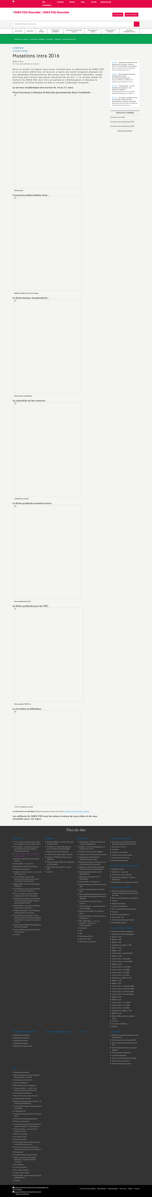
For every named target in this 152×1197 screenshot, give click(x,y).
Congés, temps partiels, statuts (122, 855)
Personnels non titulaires (87, 942)
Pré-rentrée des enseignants (121, 1053)
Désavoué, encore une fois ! (23, 1080)
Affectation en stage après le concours (59, 855)
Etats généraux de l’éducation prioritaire (92, 855)
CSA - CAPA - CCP (118, 917)
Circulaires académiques (120, 861)
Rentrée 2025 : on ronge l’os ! (24, 864)
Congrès (115, 912)
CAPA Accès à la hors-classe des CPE (124, 1040)
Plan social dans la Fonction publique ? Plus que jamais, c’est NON (27, 1076)
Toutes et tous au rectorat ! (120, 1061)
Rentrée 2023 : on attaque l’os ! (89, 882)
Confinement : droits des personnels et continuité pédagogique (92, 843)
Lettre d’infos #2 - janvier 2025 (122, 962)
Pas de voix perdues (20, 1134)
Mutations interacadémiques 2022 (122, 126)
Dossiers (115, 1026)
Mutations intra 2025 (117, 117)
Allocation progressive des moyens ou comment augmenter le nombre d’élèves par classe (125, 893)
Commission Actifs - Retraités (122, 875)
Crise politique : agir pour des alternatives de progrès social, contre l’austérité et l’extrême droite (26, 879)
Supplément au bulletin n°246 (121, 945)
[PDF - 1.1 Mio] (47, 757)
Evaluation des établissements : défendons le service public (89, 858)
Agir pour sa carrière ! (119, 847)
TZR (80, 931)
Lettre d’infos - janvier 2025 (121, 959)
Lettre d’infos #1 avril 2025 (121, 970)
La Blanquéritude (19, 1111)
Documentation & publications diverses (125, 882)
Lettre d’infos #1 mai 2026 (120, 1008)
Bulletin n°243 (116, 937)
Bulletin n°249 (116, 964)
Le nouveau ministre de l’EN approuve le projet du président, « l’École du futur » (27, 1125)
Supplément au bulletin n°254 (121, 1011)
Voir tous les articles (124, 131)
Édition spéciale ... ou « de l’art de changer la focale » (25, 1130)
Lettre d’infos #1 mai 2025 (120, 973)
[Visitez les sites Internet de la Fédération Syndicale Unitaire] (27, 1192)
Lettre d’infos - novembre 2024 (122, 953)
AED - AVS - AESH (85, 939)
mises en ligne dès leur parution (77, 811)
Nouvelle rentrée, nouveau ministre (25, 1155)
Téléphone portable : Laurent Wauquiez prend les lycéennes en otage (27, 912)
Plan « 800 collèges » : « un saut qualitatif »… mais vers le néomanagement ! (89, 923)
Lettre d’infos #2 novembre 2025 (123, 994)
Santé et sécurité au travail (120, 858)
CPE (80, 934)
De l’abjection (18, 1165)
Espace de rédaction (22, 1194)
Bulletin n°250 (116, 981)
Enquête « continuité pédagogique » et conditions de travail (92, 848)
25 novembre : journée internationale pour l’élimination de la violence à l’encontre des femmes (26, 849)
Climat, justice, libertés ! (22, 869)
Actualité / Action (118, 869)
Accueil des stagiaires (119, 1055)
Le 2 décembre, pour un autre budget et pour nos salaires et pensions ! (27, 890)
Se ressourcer (18, 1152)
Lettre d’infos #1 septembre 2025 (123, 986)
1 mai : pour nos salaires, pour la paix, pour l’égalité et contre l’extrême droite (27, 843)
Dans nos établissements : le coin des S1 (125, 898)
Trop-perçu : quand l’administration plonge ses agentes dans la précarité (124, 843)
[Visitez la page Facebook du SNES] (78, 1189)
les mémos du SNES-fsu (119, 1024)
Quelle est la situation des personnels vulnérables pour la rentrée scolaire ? (91, 868)
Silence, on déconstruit (21, 1121)
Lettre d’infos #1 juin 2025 (121, 975)
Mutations (115, 850)
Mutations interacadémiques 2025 (122, 122)
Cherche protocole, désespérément (25, 1119)
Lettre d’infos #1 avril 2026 (121, 1005)
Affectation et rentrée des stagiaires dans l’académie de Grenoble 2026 (59, 848)
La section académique (119, 906)
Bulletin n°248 (116, 956)
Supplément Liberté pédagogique (123, 934)
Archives (17, 935)
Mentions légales (113, 1189)
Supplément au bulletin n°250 (121, 978)
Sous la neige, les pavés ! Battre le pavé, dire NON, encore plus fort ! (27, 1143)
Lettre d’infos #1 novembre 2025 (123, 992)
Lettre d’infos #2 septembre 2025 (123, 989)
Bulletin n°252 (116, 997)
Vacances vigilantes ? (21, 1083)
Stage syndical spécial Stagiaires (57, 852)
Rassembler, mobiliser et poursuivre (26, 867)
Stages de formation (119, 904)
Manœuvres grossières (21, 1072)
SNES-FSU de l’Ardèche (22, 1035)
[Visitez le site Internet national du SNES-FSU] (31, 1189)
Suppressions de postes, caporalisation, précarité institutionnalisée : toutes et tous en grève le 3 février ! (27, 901)
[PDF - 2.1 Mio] (48, 244)
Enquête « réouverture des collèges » (91, 852)
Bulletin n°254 (116, 1013)
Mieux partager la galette (22, 1099)
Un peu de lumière (20, 1140)
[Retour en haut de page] (8, 1188)
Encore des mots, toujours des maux (26, 1096)
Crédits (130, 1189)
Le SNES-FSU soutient (119, 923)
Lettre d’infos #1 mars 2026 (121, 1002)
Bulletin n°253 (116, 1000)
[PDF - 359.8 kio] (47, 346)
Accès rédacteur (101, 1189)
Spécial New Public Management (122, 932)
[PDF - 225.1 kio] (47, 552)
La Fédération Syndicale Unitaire (123, 920)
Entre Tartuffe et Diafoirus (23, 1093)
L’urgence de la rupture (21, 1173)
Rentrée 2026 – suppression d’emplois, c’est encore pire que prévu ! (27, 907)
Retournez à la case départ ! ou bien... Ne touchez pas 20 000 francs (27, 1102)
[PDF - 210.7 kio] (48, 654)
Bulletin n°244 (116, 940)
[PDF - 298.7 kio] (47, 449)
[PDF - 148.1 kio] (47, 141)
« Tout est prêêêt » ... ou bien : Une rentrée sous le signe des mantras (25, 1089)
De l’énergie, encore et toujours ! (25, 1085)
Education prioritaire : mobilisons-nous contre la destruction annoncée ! (92, 863)
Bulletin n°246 (116, 948)
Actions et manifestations (120, 915)
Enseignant (83, 928)
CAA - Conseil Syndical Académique (124, 909)
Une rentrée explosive (21, 1170)
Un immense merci (20, 1137)
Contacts (136, 1189)
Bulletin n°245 (116, 942)
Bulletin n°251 (116, 983)
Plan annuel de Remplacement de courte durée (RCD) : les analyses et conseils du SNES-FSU (92, 896)
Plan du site (123, 1189)
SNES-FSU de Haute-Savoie (23, 1046)
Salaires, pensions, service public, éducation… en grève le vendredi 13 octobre (25, 1160)
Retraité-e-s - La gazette (120, 872)
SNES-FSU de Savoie (21, 1043)
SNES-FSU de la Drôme (21, 1038)
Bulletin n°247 (116, 951)
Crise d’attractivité (20, 1167)
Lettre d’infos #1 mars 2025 (121, 967)
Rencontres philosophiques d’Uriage (124, 1058)
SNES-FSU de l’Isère (20, 1041)
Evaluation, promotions (120, 852)
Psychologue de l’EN (86, 936)
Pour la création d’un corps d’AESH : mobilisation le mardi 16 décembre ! (26, 895)
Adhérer (114, 901)
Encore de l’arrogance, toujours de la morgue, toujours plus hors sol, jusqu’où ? (28, 1148)
